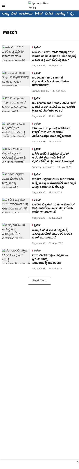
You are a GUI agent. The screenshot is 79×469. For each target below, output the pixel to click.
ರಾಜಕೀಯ (26, 14)
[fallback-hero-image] (17, 56)
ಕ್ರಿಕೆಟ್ (39, 14)
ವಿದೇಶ (49, 14)
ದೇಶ (14, 14)
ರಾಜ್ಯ (5, 14)
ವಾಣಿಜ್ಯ (60, 14)
